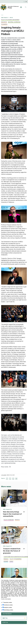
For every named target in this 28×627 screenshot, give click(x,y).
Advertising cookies (8, 610)
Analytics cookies (8, 607)
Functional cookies (8, 605)
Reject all (5, 618)
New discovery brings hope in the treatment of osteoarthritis (12, 514)
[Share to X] (10, 479)
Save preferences (7, 613)
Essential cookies (8, 602)
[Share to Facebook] (7, 479)
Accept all (5, 622)
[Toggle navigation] (21, 7)
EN (26, 1)
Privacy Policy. (14, 596)
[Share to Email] (16, 479)
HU (24, 1)
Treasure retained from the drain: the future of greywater (11, 551)
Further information (6, 599)
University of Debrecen (13, 6)
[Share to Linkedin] (13, 479)
